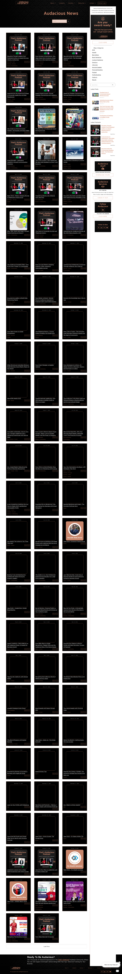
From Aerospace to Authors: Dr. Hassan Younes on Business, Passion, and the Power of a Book (74, 357)
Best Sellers (95, 55)
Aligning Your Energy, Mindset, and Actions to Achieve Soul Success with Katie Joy (74, 763)
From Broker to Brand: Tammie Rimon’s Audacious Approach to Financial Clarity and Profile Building (46, 290)
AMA (93, 50)
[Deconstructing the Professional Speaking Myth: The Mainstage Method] (95, 152)
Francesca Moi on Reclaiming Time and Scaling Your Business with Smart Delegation (46, 498)
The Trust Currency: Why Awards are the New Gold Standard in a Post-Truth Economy (46, 153)
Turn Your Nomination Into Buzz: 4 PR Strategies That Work (74, 461)
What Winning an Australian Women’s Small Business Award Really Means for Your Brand (18, 357)
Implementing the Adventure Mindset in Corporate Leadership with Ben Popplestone (18, 86)
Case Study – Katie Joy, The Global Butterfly (46, 731)
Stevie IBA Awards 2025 (18, 390)
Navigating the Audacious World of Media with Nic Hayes (46, 668)
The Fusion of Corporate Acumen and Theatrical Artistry (46, 223)
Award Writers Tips (46, 763)
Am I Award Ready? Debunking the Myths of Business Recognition (18, 461)
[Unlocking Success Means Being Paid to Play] (95, 102)
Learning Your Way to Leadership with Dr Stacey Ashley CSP (46, 861)
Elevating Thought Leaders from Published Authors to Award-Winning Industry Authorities (18, 50)
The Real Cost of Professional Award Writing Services (46, 120)
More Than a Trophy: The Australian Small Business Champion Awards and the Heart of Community (74, 323)
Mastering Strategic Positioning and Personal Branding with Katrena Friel (74, 86)
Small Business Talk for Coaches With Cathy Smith (74, 894)
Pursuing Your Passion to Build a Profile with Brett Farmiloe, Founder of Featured (74, 635)
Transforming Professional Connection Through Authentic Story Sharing (74, 256)
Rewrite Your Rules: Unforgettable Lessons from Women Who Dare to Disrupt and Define (74, 601)
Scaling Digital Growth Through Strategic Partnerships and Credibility (46, 86)
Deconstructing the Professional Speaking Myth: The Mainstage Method (74, 50)
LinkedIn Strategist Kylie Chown (18, 699)
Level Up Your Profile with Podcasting (18, 796)
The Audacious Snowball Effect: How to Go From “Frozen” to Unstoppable (18, 256)
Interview (95, 65)
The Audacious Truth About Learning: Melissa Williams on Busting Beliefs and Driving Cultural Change (74, 390)
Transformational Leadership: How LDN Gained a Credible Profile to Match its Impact (46, 390)
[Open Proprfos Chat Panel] (117, 971)
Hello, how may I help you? (111, 964)
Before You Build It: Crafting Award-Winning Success (74, 731)
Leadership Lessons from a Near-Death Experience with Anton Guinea (18, 861)
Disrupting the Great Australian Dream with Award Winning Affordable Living (74, 188)
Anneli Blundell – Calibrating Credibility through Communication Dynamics (18, 153)
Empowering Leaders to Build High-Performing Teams (18, 290)
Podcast (94, 72)
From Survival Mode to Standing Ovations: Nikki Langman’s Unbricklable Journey (46, 256)
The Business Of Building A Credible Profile (74, 153)
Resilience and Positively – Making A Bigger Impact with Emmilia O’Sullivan (46, 796)
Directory (95, 62)
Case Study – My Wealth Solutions (74, 861)
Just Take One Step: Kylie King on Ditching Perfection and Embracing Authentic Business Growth (74, 566)
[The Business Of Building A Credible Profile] (95, 118)
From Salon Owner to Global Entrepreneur (18, 323)
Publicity (94, 77)
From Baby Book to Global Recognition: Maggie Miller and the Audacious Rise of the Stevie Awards (46, 635)
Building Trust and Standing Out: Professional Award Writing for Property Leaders (18, 566)
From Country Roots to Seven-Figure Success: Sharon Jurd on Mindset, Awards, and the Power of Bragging (46, 424)
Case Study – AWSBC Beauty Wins (18, 894)
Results (94, 80)
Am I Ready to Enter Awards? (74, 796)
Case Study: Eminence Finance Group (74, 533)
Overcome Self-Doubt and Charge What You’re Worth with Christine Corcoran (18, 828)
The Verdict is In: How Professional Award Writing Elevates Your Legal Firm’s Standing (46, 566)
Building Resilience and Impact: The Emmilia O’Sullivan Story (74, 498)
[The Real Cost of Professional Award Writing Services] (95, 95)
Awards (94, 52)
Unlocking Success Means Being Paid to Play (74, 120)
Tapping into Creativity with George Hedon (18, 668)
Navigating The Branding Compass (18, 928)
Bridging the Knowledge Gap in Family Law (74, 290)
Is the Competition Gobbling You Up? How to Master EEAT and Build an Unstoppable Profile (18, 498)
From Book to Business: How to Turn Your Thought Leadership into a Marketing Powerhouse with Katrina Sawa (18, 424)
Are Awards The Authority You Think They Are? (18, 533)
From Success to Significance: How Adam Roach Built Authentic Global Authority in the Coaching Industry (46, 50)
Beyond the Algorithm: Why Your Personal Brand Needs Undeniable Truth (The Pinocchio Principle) (74, 424)
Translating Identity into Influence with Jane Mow (46, 188)
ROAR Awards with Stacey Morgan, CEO (46, 699)
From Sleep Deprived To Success (46, 928)
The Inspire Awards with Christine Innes (74, 699)
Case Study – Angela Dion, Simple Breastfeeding (18, 601)
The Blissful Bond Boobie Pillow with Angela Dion (74, 668)
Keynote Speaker (97, 67)
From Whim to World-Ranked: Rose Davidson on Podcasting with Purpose (46, 461)
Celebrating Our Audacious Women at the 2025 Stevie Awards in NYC (74, 223)
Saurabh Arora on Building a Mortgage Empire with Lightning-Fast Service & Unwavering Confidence (46, 533)
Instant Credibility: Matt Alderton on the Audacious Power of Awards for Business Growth (18, 635)
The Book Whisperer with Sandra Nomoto (18, 731)
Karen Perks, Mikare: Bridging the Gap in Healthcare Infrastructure (18, 188)
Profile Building (96, 75)
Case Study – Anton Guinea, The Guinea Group (46, 828)
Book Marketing (96, 57)
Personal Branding (97, 70)
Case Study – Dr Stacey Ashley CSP (74, 828)
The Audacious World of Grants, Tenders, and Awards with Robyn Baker (18, 120)
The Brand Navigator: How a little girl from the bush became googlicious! (46, 894)
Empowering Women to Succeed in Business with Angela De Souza (18, 763)
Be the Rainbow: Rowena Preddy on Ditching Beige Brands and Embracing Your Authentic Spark (46, 601)
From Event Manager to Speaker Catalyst (46, 357)
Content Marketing (97, 60)
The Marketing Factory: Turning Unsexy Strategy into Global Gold (46, 323)
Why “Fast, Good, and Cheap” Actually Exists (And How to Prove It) (18, 223)
